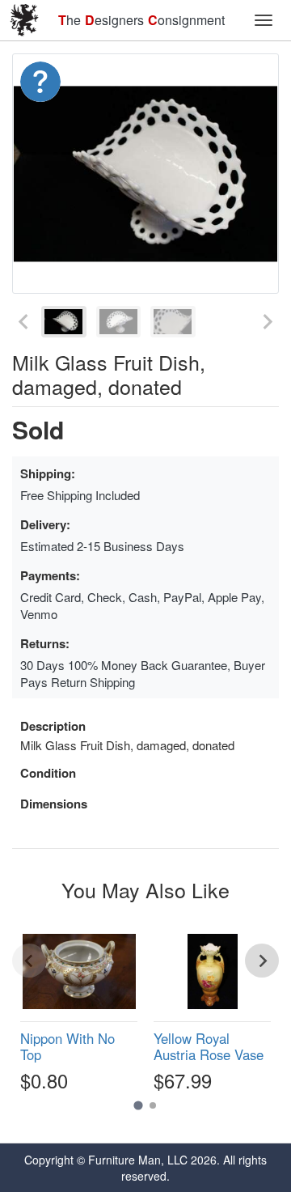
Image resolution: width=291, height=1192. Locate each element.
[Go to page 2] (153, 1105)
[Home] (24, 20)
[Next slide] (267, 322)
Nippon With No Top (67, 1046)
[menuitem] (63, 322)
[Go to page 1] (137, 1105)
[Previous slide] (24, 322)
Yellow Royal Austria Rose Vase (209, 1046)
